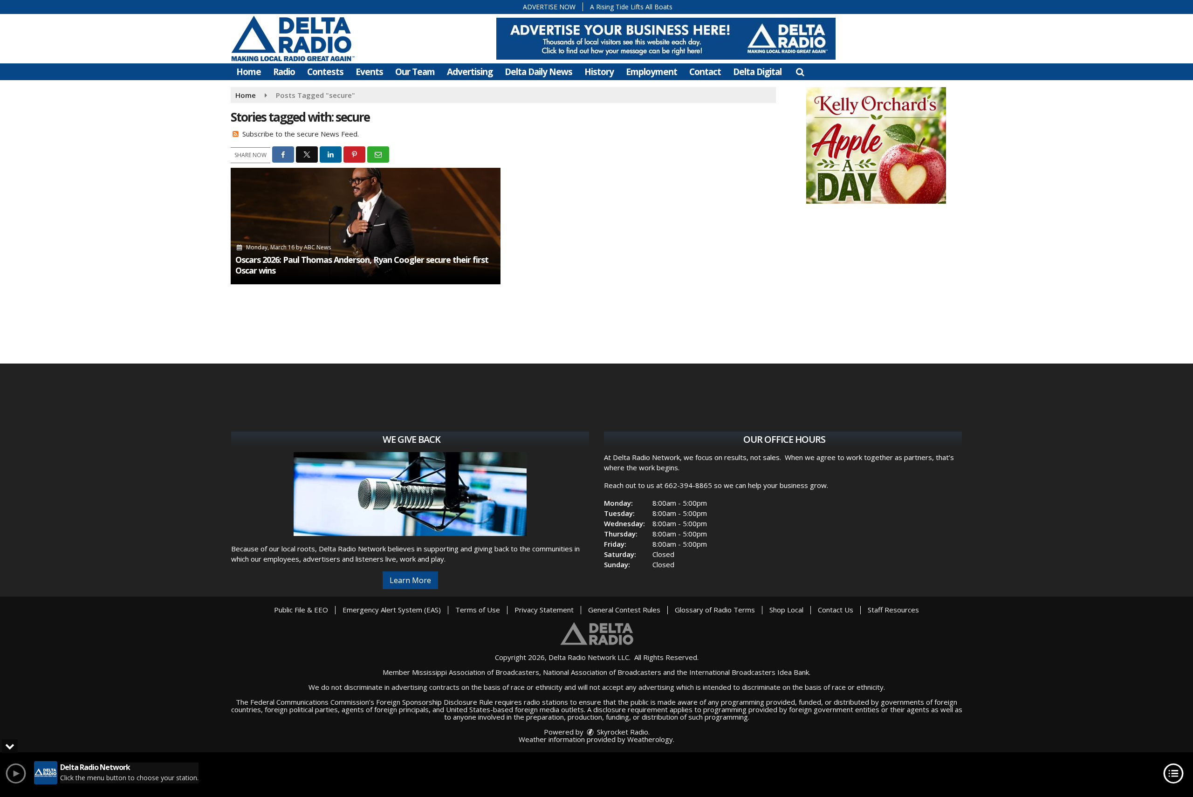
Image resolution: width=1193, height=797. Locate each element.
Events (369, 72)
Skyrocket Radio (621, 731)
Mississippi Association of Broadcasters (475, 672)
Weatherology (650, 739)
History (599, 72)
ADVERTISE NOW (549, 6)
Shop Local (786, 609)
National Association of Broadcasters (602, 672)
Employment (651, 72)
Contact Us (835, 609)
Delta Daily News (538, 72)
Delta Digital (757, 72)
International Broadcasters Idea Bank (749, 672)
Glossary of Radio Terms (715, 609)
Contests (325, 72)
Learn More (410, 580)
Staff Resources (893, 609)
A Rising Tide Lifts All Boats (631, 6)
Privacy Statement (544, 609)
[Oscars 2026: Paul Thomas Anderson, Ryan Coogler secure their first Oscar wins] (366, 226)
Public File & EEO (301, 609)
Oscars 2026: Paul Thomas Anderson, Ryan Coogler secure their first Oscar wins (361, 265)
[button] (800, 72)
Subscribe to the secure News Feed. (300, 133)
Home (248, 72)
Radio (284, 72)
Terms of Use (477, 609)
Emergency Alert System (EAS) (392, 609)
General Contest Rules (624, 609)
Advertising (470, 72)
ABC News (317, 247)
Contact (705, 72)
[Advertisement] (666, 39)
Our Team (415, 72)
